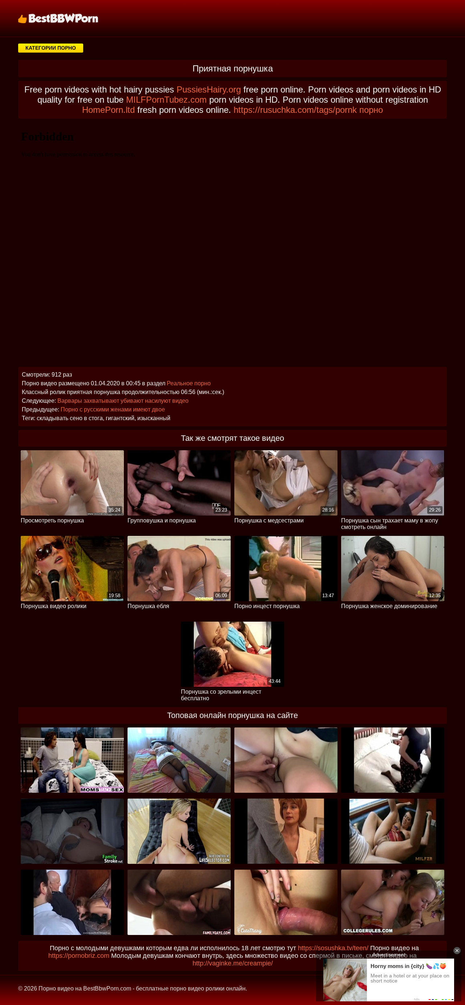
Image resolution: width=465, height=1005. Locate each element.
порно (371, 110)
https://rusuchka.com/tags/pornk (295, 110)
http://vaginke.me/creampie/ (233, 963)
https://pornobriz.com (78, 955)
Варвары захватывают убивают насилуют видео (123, 401)
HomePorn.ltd (108, 110)
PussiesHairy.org (209, 89)
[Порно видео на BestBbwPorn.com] (67, 18)
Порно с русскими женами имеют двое (113, 409)
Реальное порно (189, 383)
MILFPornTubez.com (166, 99)
